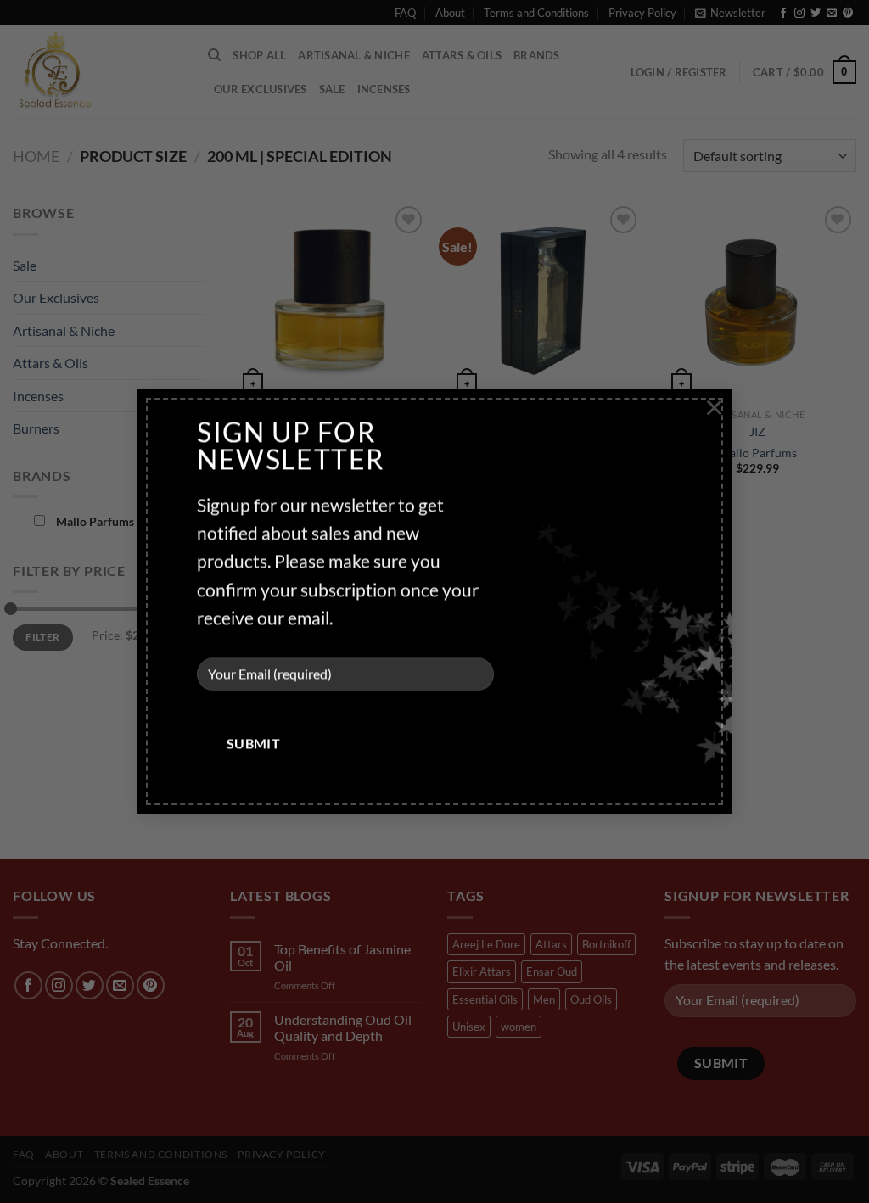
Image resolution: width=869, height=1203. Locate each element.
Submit (254, 744)
